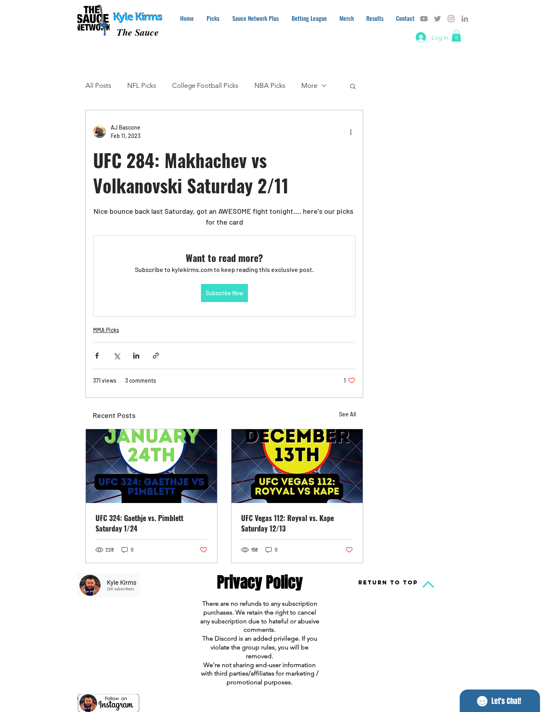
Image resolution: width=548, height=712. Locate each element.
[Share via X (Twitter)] (116, 355)
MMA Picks (106, 330)
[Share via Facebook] (97, 355)
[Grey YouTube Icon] (423, 18)
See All (347, 414)
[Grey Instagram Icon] (451, 18)
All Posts (98, 85)
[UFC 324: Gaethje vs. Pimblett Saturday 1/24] (151, 466)
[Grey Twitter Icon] (437, 18)
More (309, 85)
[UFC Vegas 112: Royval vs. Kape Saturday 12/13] (297, 466)
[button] (456, 36)
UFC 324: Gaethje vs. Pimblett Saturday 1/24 (139, 523)
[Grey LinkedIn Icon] (464, 18)
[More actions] (350, 131)
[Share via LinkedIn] (136, 355)
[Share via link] (156, 355)
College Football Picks (205, 85)
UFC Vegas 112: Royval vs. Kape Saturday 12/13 (287, 523)
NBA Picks (269, 85)
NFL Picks (141, 85)
